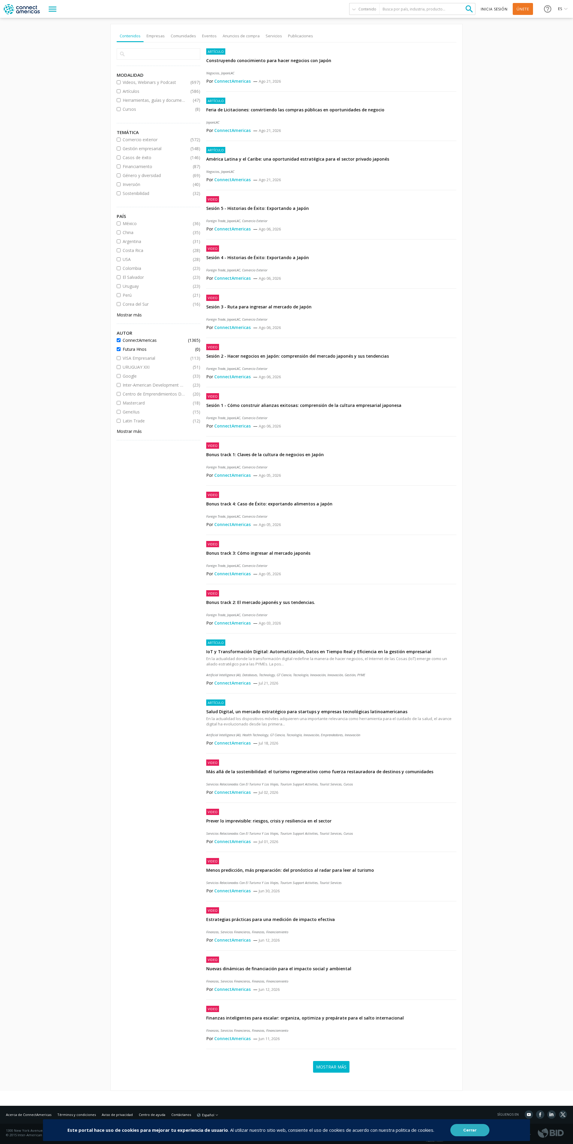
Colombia (154, 268)
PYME (361, 675)
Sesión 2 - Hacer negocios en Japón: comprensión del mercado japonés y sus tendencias (297, 356)
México (154, 223)
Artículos (154, 91)
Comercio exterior (154, 139)
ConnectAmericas (233, 81)
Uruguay (154, 286)
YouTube (529, 1114)
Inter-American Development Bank (154, 385)
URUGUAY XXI (154, 367)
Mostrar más (129, 315)
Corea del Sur (154, 304)
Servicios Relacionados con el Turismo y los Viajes (242, 784)
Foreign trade (215, 221)
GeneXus (154, 412)
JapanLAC (227, 73)
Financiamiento (277, 932)
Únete (523, 9)
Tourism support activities (299, 784)
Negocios (212, 73)
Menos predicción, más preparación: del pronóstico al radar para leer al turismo (290, 870)
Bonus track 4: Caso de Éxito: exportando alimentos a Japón (269, 504)
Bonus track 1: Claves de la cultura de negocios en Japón (265, 454)
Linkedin (551, 1114)
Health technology (255, 735)
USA (154, 259)
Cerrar (470, 1130)
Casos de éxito (154, 157)
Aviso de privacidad (117, 1114)
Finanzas (212, 932)
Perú (154, 295)
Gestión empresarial (154, 148)
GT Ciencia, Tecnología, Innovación (301, 675)
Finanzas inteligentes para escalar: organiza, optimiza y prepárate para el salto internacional (305, 1018)
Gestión (350, 675)
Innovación (335, 675)
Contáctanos (181, 1114)
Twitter (563, 1114)
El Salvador (154, 277)
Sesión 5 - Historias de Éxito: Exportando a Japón (257, 208)
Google (154, 376)
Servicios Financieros (235, 932)
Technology (267, 675)
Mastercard (154, 403)
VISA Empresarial (154, 358)
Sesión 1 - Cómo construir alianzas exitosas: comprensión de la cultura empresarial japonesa (303, 405)
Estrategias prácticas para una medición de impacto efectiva (270, 919)
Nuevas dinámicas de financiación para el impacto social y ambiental (278, 968)
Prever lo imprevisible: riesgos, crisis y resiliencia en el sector (269, 821)
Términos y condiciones (76, 1114)
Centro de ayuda (152, 1114)
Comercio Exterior (254, 221)
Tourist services (331, 784)
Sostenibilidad (154, 193)
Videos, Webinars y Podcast (154, 82)
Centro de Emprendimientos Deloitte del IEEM (154, 394)
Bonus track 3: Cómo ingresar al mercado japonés (258, 553)
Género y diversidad (154, 175)
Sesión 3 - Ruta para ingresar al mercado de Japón (259, 307)
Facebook (540, 1114)
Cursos (348, 784)
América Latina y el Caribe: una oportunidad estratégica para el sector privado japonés (297, 159)
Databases (249, 675)
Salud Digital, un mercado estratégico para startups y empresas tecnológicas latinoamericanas (306, 711)
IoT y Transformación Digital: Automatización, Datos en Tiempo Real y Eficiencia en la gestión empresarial (318, 651)
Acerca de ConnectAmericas (28, 1114)
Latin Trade (154, 421)
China (154, 232)
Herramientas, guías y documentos (154, 100)
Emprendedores (332, 735)
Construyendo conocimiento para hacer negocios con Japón (268, 60)
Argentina (154, 241)
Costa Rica (154, 250)
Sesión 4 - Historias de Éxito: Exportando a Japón (257, 257)
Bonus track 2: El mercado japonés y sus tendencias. (260, 602)
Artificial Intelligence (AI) (223, 675)
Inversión (154, 184)
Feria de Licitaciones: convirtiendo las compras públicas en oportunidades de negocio (295, 110)
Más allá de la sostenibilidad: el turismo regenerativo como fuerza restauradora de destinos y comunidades (319, 771)
